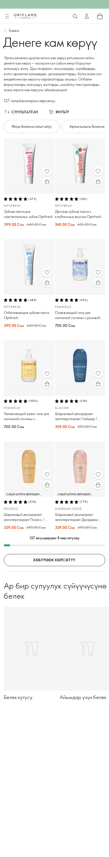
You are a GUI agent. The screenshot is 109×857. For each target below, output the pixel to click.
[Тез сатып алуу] (47, 181)
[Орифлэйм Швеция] (25, 16)
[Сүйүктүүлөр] (47, 171)
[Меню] (7, 16)
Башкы (14, 30)
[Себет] (100, 16)
